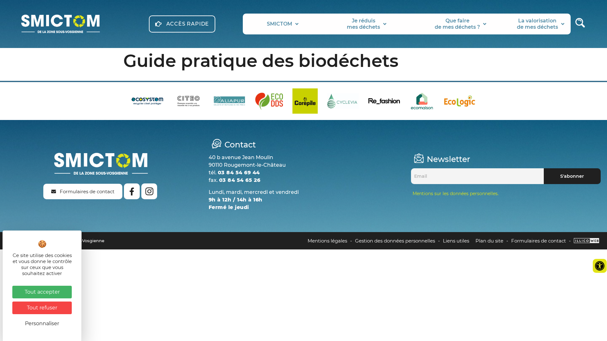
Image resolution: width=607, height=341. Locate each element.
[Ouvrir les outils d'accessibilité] (600, 266)
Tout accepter (42, 292)
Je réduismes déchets (363, 24)
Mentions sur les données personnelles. (456, 193)
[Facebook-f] (132, 191)
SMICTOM (279, 24)
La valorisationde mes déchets (537, 24)
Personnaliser (42, 323)
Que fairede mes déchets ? (457, 24)
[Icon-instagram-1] (149, 191)
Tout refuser (42, 308)
